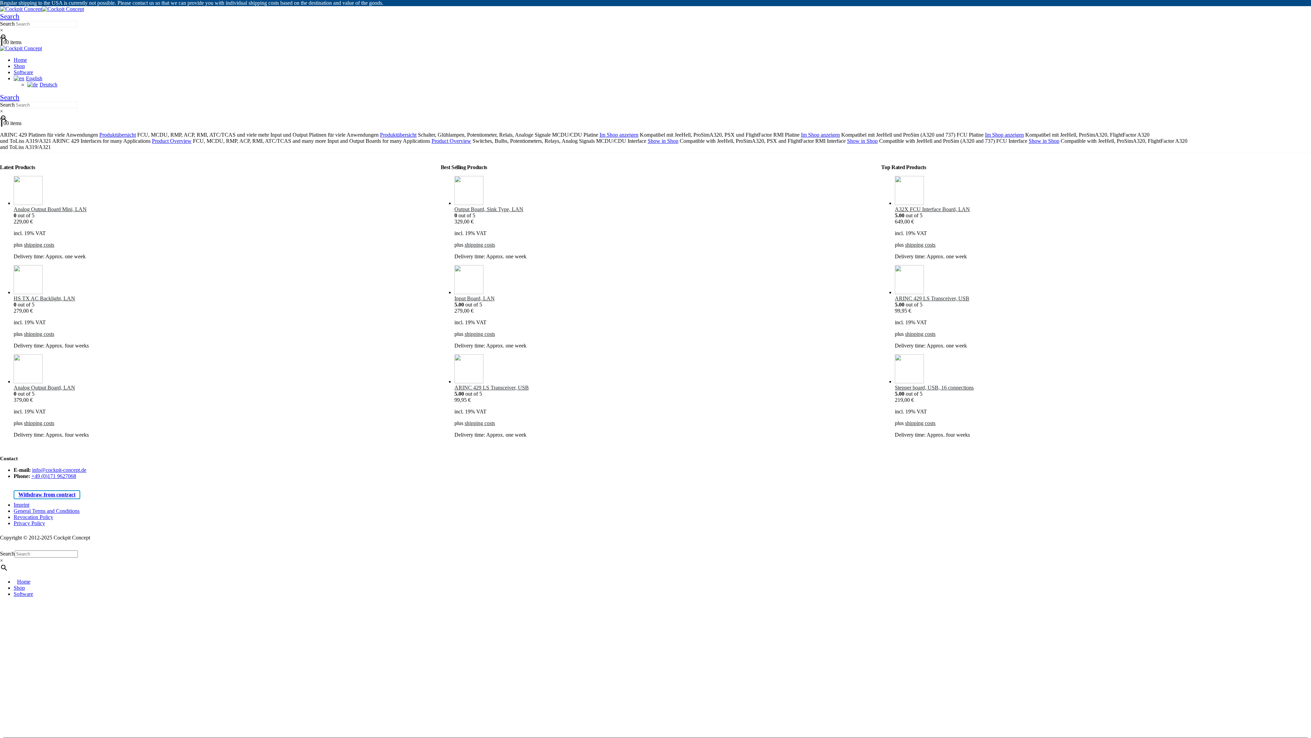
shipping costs (39, 245)
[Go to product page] (222, 191)
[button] (9, 16)
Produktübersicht (117, 135)
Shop (19, 66)
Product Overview (172, 141)
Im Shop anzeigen (619, 135)
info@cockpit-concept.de (59, 470)
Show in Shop (663, 141)
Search (7, 24)
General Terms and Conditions (47, 511)
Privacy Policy (29, 523)
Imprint (21, 505)
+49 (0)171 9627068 (53, 476)
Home (20, 60)
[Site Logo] (42, 9)
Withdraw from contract (46, 494)
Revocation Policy (33, 517)
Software (23, 72)
